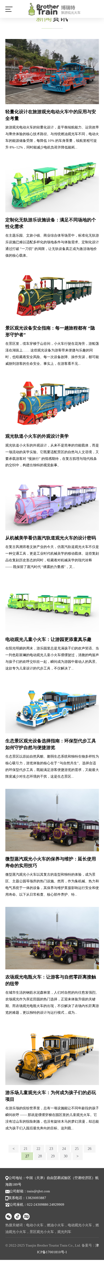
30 (65, 1156)
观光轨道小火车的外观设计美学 (37, 436)
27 (27, 1156)
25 (77, 1149)
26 (89, 1149)
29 (53, 1156)
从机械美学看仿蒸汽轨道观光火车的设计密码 (50, 537)
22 (38, 1149)
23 (51, 1149)
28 (40, 1156)
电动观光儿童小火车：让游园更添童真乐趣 (48, 639)
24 (64, 1149)
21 (25, 1149)
